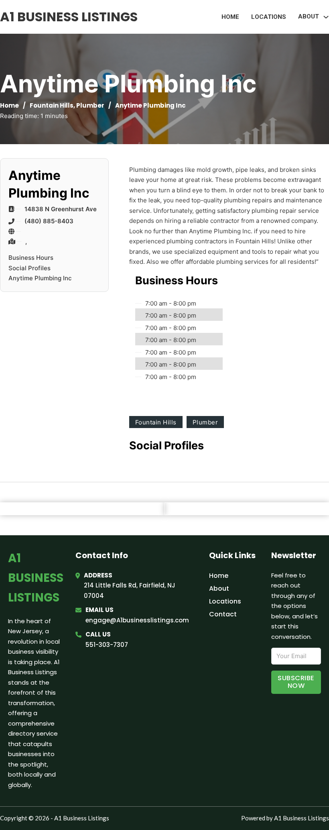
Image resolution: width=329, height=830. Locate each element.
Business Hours (30, 257)
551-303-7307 (106, 644)
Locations (268, 16)
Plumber (90, 105)
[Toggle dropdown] (326, 17)
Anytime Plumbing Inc (40, 278)
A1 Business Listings (69, 17)
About (219, 588)
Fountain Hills (51, 105)
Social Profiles (29, 268)
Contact (223, 614)
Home (230, 16)
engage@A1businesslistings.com (137, 620)
